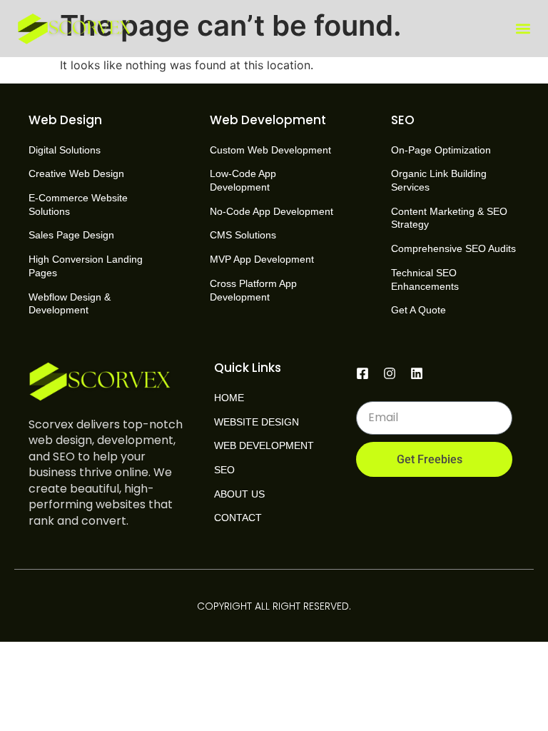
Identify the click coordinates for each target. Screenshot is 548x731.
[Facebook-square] (362, 373)
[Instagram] (389, 373)
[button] (523, 29)
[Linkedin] (416, 373)
